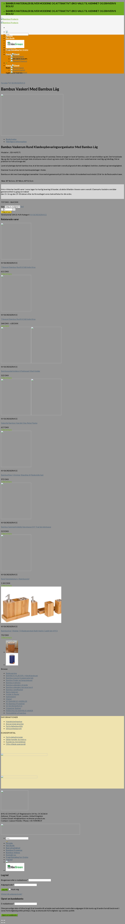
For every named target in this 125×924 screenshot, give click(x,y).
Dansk (9, 54)
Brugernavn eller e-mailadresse (14, 880)
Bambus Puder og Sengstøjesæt (19, 680)
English (22, 59)
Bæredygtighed (13, 40)
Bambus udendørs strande (17, 685)
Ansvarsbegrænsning (15, 724)
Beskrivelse (11, 139)
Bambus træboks (13, 682)
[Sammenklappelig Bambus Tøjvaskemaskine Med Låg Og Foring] (12, 652)
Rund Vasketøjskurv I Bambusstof (15, 579)
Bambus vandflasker (14, 689)
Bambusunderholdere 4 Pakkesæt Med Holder (20, 371)
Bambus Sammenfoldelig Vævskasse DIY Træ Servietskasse (26, 527)
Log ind (4, 889)
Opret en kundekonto (9, 915)
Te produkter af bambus (16, 713)
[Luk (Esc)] (2, 920)
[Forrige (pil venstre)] (2, 922)
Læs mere (5, 326)
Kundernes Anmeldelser (16, 742)
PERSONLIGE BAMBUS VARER (19, 710)
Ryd (22, 206)
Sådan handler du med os (16, 739)
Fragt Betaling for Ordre (17, 50)
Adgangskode (7, 884)
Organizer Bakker (13, 708)
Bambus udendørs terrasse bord (19, 687)
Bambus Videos (13, 45)
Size (3, 206)
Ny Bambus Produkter (15, 703)
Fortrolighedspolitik (14, 726)
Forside (9, 36)
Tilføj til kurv (6, 212)
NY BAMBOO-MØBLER (16, 701)
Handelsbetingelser (14, 721)
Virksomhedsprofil (14, 728)
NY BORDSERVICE (17, 83)
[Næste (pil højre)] (4, 922)
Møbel (9, 699)
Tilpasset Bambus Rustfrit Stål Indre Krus (18, 267)
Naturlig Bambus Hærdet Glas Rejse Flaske (19, 423)
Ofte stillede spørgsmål (16, 744)
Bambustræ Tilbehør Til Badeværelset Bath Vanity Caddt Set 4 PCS (29, 631)
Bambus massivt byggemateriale (19, 678)
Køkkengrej (11, 696)
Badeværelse (11, 673)
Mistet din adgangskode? (11, 894)
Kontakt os (11, 47)
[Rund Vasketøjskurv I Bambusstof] (12, 664)
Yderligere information (16, 141)
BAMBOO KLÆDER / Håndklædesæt (22, 675)
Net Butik (10, 38)
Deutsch (23, 61)
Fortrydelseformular (14, 737)
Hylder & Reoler (12, 694)
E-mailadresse (7, 903)
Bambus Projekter (14, 43)
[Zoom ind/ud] (4, 920)
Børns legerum (12, 692)
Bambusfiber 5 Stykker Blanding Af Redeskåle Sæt (22, 475)
